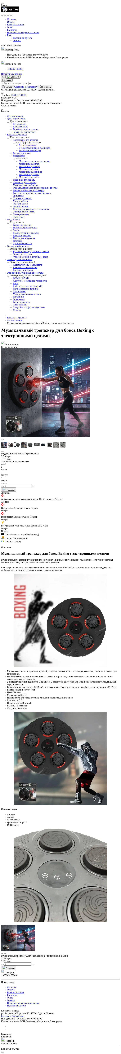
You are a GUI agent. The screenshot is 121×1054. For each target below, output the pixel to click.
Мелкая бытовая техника (25, 288)
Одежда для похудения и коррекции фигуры (35, 187)
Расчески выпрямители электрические (32, 193)
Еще (9, 35)
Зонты (16, 230)
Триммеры (18, 195)
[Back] (8, 122)
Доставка (11, 19)
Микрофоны (19, 291)
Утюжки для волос (22, 198)
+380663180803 (15, 69)
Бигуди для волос (22, 153)
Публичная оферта (22, 38)
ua (3, 77)
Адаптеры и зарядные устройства (30, 280)
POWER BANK (21, 278)
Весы (15, 283)
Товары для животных (24, 132)
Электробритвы (21, 214)
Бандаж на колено (22, 225)
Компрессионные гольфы (26, 233)
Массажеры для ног (29, 169)
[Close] (2, 3)
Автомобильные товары (25, 267)
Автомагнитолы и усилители (27, 265)
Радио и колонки (21, 302)
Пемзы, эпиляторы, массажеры (28, 190)
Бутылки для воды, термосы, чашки (31, 251)
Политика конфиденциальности (23, 32)
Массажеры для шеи (29, 177)
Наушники (18, 296)
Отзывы (17, 40)
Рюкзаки (17, 241)
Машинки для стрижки (24, 182)
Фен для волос (20, 203)
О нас (10, 27)
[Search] (5, 15)
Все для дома (19, 124)
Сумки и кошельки (22, 243)
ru (18, 77)
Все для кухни (20, 126)
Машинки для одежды (24, 179)
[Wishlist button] (2, 483)
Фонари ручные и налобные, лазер (30, 257)
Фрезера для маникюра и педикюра (31, 209)
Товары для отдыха (22, 254)
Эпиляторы (18, 217)
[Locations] (8, 15)
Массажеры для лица (29, 166)
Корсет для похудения (24, 238)
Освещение (18, 299)
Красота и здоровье (17, 317)
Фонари (17, 310)
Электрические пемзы (24, 211)
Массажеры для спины (30, 172)
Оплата (10, 22)
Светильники (20, 304)
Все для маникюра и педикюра (34, 148)
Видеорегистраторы (23, 270)
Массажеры (19, 156)
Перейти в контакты (11, 74)
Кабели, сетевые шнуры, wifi (27, 286)
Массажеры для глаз (29, 164)
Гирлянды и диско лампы (26, 129)
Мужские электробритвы (25, 185)
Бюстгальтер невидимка (25, 227)
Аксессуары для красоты (25, 140)
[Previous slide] (2, 439)
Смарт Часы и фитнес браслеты (29, 307)
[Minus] (2, 486)
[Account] (11, 15)
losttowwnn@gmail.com (12, 1016)
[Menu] (2, 15)
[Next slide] (2, 451)
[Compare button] (5, 483)
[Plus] (33, 486)
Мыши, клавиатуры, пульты (27, 294)
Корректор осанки (22, 235)
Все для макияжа (27, 145)
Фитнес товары (20, 206)
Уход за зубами (20, 201)
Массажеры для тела (29, 174)
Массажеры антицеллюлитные (34, 161)
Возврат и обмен (15, 24)
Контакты (12, 30)
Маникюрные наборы (30, 150)
